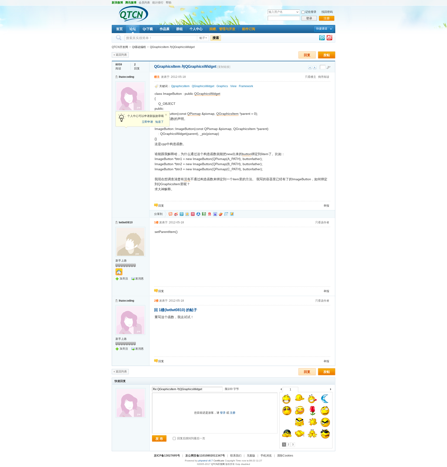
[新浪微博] (329, 38)
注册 (327, 18)
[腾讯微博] (322, 38)
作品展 (164, 29)
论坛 (132, 29)
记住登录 (310, 12)
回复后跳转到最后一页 (190, 438)
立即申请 (147, 121)
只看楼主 (310, 76)
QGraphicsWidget (203, 86)
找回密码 (327, 12)
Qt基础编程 (139, 47)
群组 (179, 29)
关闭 (166, 114)
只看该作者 (322, 222)
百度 (215, 214)
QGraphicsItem (227, 114)
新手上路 (121, 260)
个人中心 (196, 29)
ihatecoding (126, 76)
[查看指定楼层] (328, 67)
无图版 (251, 455)
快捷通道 (321, 28)
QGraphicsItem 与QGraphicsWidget (172, 47)
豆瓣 (204, 214)
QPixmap (194, 114)
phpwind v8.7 (205, 460)
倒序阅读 (323, 76)
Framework (246, 86)
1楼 (156, 222)
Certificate (218, 460)
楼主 (157, 76)
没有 (187, 179)
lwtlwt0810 (126, 222)
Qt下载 (148, 29)
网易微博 (209, 214)
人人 (198, 214)
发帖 (326, 55)
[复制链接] (223, 66)
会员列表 (144, 2)
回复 (307, 55)
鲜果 (221, 214)
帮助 (168, 2)
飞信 (232, 214)
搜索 (216, 38)
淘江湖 (170, 214)
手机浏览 (266, 455)
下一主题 (314, 67)
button (246, 154)
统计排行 (157, 2)
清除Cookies (285, 455)
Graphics (222, 86)
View (233, 86)
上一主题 (310, 67)
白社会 (226, 214)
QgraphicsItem (180, 86)
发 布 (159, 438)
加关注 (124, 278)
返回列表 (121, 54)
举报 (326, 205)
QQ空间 (187, 214)
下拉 (297, 12)
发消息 (139, 278)
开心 (193, 214)
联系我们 (235, 455)
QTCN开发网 (120, 47)
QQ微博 (181, 214)
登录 (309, 18)
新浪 (176, 214)
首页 (119, 29)
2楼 (156, 300)
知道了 (159, 121)
